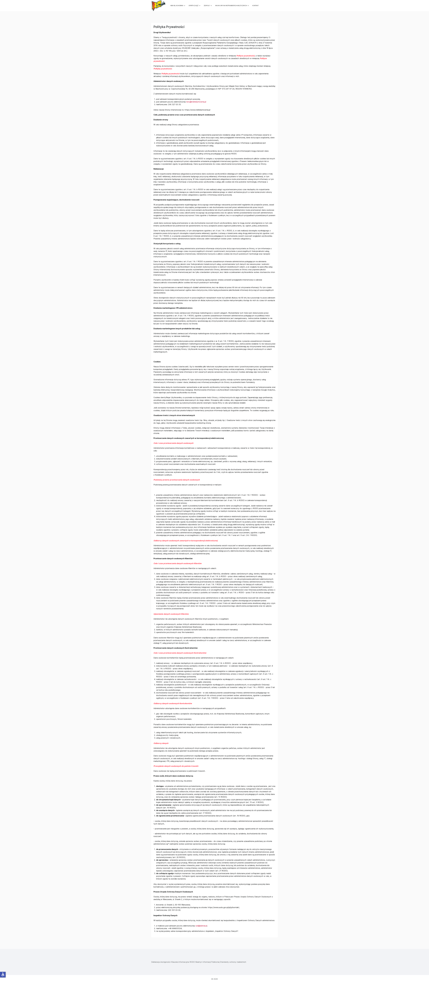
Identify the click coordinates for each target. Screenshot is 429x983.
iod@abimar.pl (201, 926)
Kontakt (255, 5)
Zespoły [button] (207, 5)
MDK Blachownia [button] (176, 5)
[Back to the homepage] (158, 5)
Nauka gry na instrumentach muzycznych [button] (231, 5)
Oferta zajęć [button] (193, 5)
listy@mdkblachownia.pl (196, 102)
